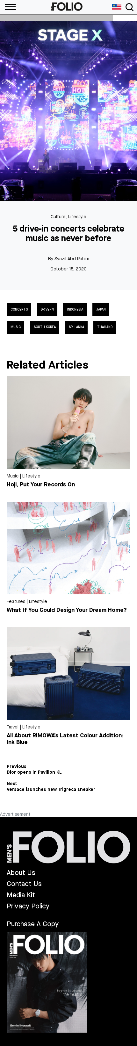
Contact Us (24, 884)
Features (16, 601)
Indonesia (75, 309)
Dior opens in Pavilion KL (34, 772)
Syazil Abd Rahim (71, 259)
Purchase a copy (33, 924)
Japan (101, 309)
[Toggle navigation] (129, 7)
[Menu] (8, 7)
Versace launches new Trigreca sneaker (51, 789)
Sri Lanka (76, 327)
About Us (21, 873)
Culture (58, 217)
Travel (12, 727)
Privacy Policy (28, 906)
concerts (19, 309)
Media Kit (21, 895)
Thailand (104, 327)
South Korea (45, 327)
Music (16, 327)
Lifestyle (77, 217)
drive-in (47, 309)
